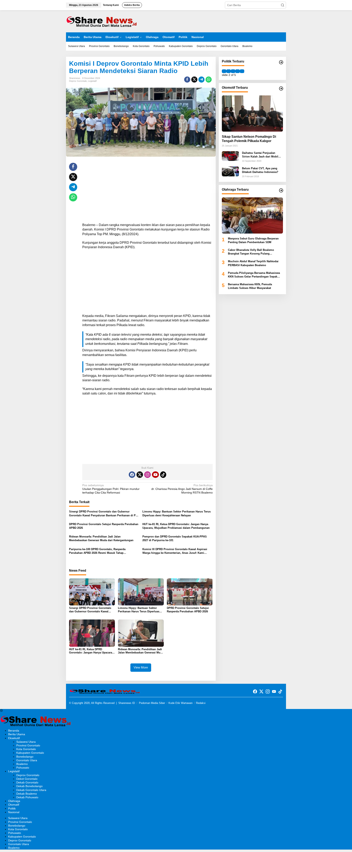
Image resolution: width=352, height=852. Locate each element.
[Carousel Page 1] (224, 71)
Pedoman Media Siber (152, 703)
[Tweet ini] (194, 79)
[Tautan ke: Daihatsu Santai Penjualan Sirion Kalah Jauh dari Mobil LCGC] (230, 155)
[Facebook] (132, 474)
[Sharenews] (101, 21)
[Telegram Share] (201, 79)
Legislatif (92, 81)
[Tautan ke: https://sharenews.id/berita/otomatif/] (281, 88)
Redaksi (201, 703)
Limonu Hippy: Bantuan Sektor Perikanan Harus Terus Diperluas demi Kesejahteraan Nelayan (176, 513)
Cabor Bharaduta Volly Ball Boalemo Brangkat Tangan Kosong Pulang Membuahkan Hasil (251, 252)
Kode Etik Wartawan (180, 703)
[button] (282, 5)
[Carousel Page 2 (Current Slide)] (228, 71)
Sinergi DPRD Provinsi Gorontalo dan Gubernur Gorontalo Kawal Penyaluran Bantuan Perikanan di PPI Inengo (103, 513)
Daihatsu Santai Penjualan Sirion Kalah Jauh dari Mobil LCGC (260, 154)
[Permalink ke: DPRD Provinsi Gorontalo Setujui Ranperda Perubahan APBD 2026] (190, 591)
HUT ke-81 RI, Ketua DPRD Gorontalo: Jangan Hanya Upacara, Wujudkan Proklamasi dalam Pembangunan (176, 526)
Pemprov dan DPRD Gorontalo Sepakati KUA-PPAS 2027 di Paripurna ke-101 (174, 538)
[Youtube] (155, 474)
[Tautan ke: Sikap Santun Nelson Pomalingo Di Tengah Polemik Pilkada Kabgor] (252, 113)
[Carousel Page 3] (233, 71)
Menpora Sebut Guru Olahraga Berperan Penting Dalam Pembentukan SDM (253, 240)
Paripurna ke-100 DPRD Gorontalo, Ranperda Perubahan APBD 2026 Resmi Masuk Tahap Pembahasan (97, 551)
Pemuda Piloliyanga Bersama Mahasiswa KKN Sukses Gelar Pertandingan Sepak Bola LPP (254, 275)
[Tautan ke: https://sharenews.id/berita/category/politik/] (281, 62)
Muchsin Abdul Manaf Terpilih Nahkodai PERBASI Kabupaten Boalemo (253, 263)
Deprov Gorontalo (78, 81)
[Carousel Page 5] (242, 71)
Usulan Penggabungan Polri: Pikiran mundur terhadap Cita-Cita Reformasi (111, 489)
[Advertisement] (147, 191)
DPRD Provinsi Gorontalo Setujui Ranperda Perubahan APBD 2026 (103, 526)
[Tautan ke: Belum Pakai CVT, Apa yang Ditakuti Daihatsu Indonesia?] (230, 171)
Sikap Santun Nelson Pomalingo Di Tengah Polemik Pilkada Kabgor (249, 139)
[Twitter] (139, 474)
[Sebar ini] (187, 79)
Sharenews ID (126, 703)
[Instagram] (147, 474)
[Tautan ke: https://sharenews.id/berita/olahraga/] (281, 190)
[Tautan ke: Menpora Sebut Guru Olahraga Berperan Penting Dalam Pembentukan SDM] (252, 215)
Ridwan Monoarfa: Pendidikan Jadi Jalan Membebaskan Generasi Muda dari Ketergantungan (101, 538)
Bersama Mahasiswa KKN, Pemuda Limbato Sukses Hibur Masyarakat (250, 286)
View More (141, 667)
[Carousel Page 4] (237, 71)
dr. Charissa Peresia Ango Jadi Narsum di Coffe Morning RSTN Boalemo (181, 489)
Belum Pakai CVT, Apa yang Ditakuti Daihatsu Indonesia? (260, 170)
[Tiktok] (163, 474)
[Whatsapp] (209, 79)
